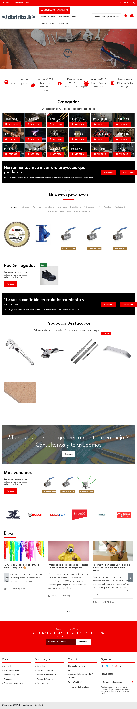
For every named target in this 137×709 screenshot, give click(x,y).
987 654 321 (7, 3)
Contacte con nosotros (14, 683)
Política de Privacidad (46, 675)
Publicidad (119, 207)
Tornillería (62, 207)
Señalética (75, 207)
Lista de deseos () (127, 3)
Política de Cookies (45, 679)
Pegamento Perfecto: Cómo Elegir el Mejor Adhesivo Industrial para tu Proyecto (111, 568)
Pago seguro (42, 683)
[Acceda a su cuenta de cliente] (125, 15)
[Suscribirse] (131, 682)
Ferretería (49, 207)
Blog (23, 589)
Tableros (25, 207)
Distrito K (39, 705)
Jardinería (52, 212)
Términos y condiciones (47, 671)
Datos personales (11, 671)
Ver (68, 234)
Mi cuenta (8, 666)
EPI (98, 207)
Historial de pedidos (12, 675)
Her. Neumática (82, 212)
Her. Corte (65, 212)
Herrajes (13, 207)
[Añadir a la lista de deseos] (17, 239)
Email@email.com (22, 3)
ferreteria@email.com (80, 687)
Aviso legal (41, 666)
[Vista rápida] (17, 244)
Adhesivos (89, 207)
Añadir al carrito (18, 233)
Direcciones (9, 679)
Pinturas (37, 207)
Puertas (107, 207)
